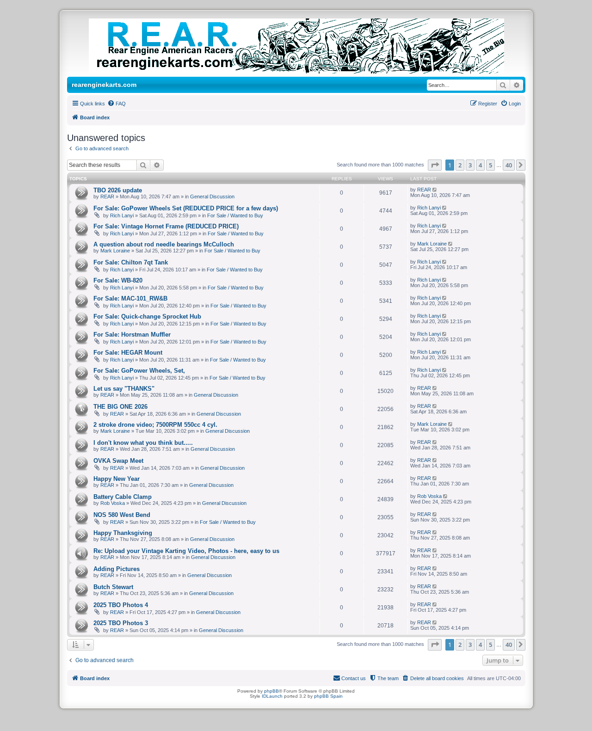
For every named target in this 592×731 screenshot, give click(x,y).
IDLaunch (272, 696)
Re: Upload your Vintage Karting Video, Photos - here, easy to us (186, 550)
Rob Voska (112, 503)
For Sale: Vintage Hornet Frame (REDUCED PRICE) (166, 226)
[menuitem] (116, 103)
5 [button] (490, 165)
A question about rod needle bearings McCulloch (163, 244)
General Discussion (212, 196)
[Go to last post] (435, 189)
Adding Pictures (116, 568)
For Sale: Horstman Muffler (132, 334)
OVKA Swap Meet (118, 460)
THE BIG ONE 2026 (120, 406)
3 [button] (470, 165)
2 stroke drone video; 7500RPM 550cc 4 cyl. (155, 424)
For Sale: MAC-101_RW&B (130, 298)
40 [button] (509, 165)
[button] (435, 165)
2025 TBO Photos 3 (120, 623)
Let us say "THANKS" (123, 388)
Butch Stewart (113, 587)
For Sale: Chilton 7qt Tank (130, 262)
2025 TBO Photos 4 (120, 605)
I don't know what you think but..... (143, 442)
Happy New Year (116, 478)
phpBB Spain (328, 696)
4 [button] (480, 165)
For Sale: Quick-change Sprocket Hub (147, 316)
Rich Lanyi (122, 215)
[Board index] (306, 46)
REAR (107, 196)
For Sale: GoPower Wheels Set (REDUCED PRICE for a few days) (185, 208)
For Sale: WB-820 (117, 280)
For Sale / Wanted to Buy (235, 215)
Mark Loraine (115, 250)
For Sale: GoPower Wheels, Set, (139, 370)
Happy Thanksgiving (122, 532)
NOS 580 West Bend (121, 514)
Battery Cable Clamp (122, 496)
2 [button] (460, 165)
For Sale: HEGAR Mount (127, 352)
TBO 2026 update (117, 190)
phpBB (271, 691)
